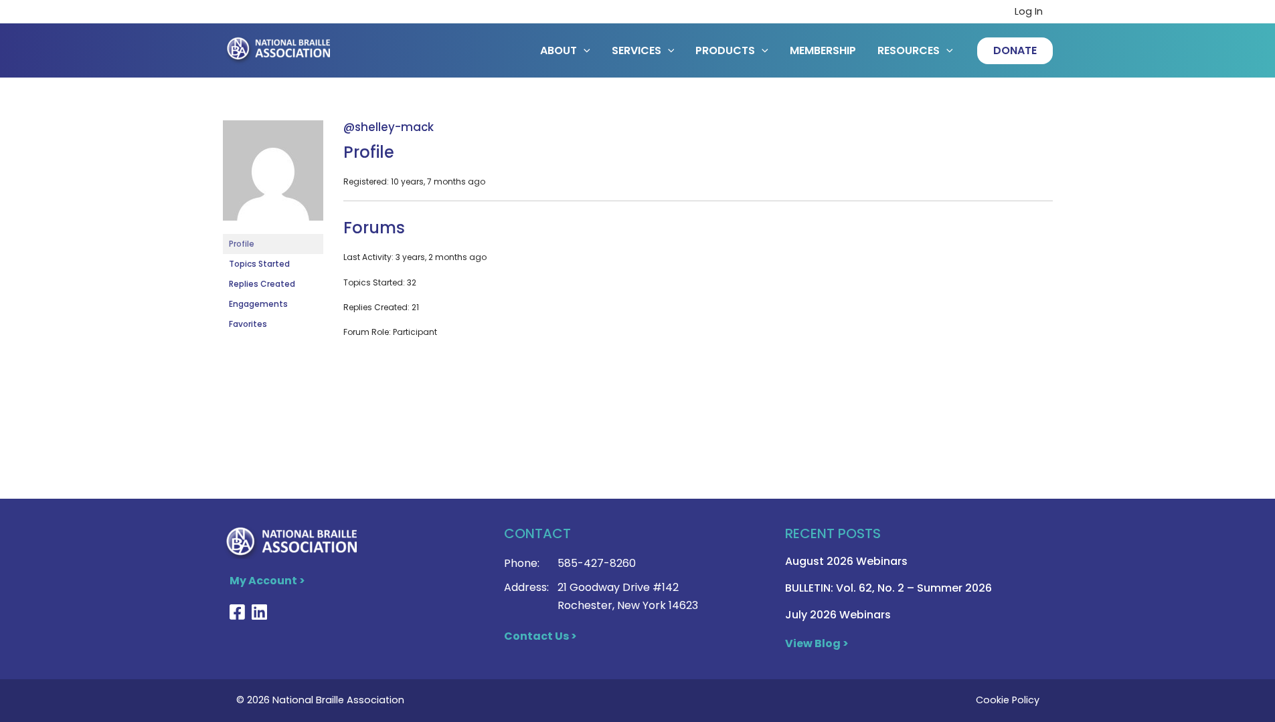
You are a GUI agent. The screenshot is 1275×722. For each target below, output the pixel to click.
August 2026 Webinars (846, 561)
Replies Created (262, 283)
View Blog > (817, 643)
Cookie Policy (1007, 700)
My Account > (267, 580)
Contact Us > (540, 636)
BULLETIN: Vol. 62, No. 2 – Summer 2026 (888, 588)
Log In (1029, 11)
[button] (1015, 50)
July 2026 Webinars (838, 614)
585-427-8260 (597, 563)
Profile (241, 243)
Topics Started (259, 263)
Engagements (258, 304)
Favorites (248, 324)
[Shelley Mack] (273, 176)
